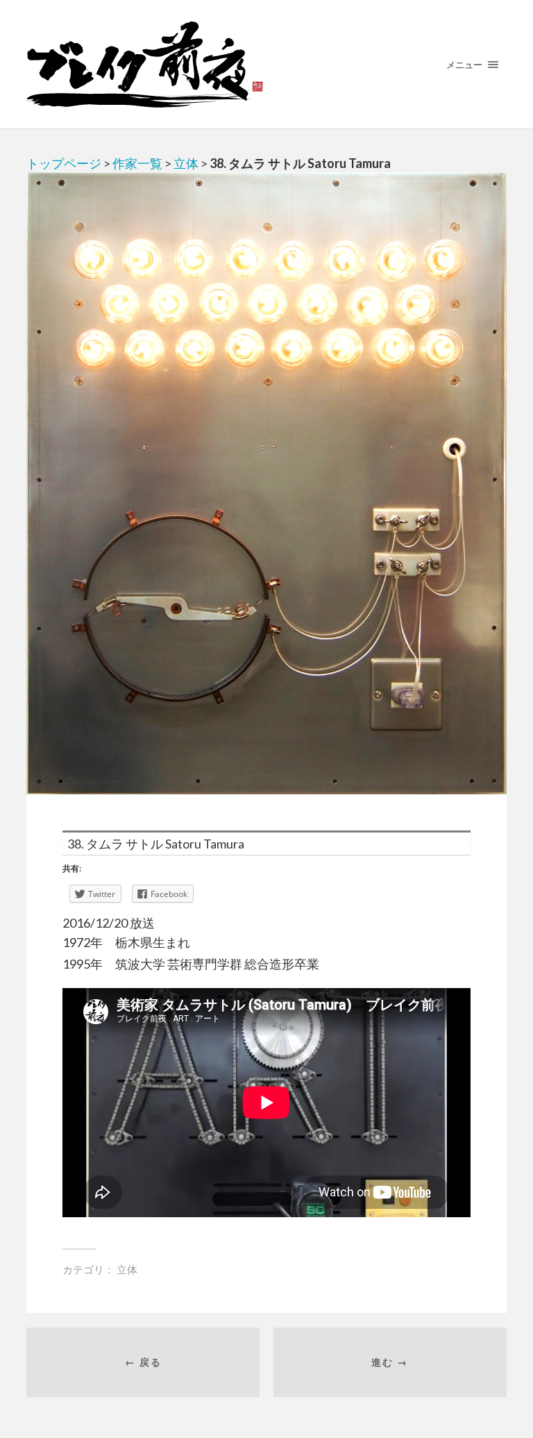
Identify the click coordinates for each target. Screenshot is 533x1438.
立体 (186, 163)
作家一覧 (137, 163)
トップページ (63, 163)
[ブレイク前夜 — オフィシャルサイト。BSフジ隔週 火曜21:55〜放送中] (266, 64)
